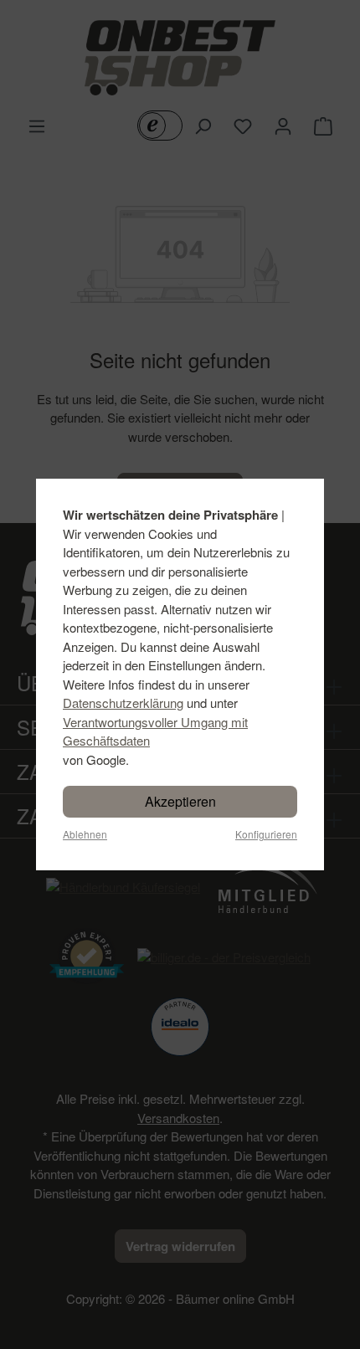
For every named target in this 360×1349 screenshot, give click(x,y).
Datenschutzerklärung (123, 702)
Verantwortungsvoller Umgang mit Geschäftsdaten (155, 731)
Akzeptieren (180, 801)
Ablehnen (85, 834)
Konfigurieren (266, 834)
